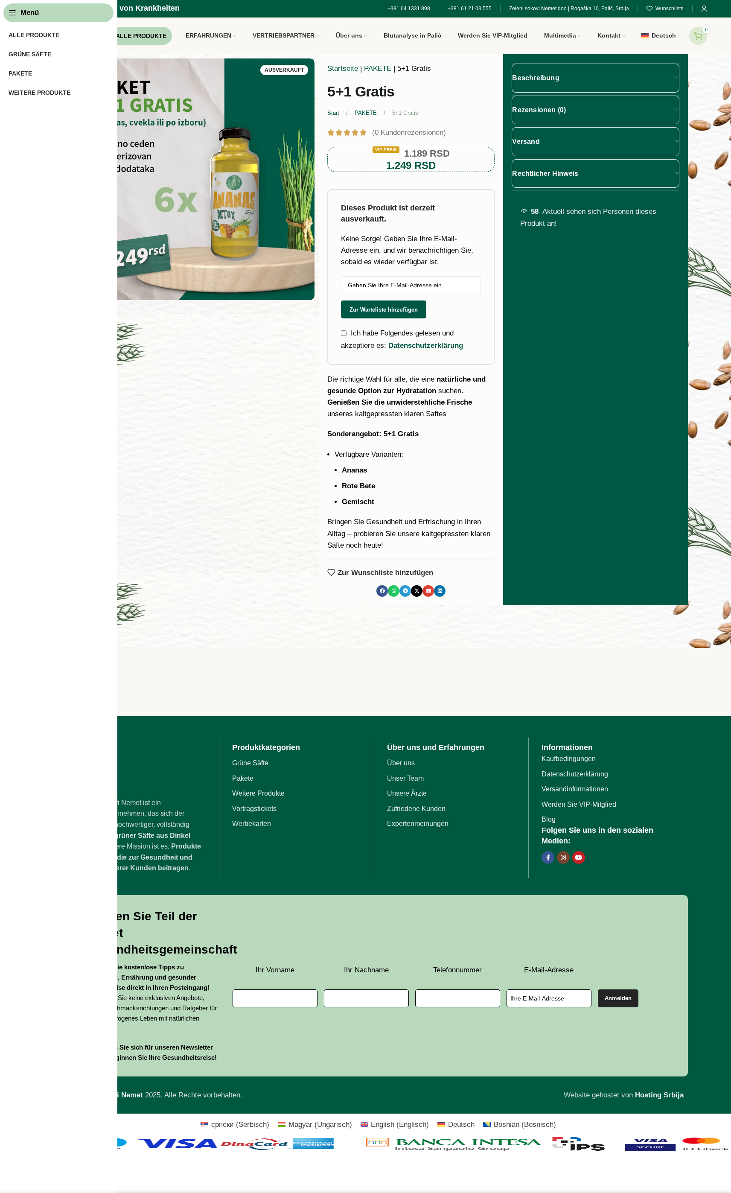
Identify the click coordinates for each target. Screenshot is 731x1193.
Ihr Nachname (366, 970)
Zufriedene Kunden (416, 808)
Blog (549, 819)
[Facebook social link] (548, 857)
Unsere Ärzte (407, 793)
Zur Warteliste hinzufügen (383, 309)
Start (334, 113)
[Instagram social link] (563, 857)
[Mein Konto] (704, 8)
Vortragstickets (254, 808)
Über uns (401, 763)
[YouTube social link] (578, 857)
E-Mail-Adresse (549, 970)
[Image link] (145, 767)
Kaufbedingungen (569, 758)
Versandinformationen (575, 789)
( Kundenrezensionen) (409, 132)
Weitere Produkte (258, 793)
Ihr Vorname (275, 970)
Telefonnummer (457, 970)
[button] (382, 591)
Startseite (342, 68)
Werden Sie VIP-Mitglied (579, 804)
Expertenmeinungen (418, 823)
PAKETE (377, 68)
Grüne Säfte (250, 763)
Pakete (242, 778)
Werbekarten (251, 823)
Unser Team (405, 778)
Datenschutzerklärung (425, 345)
